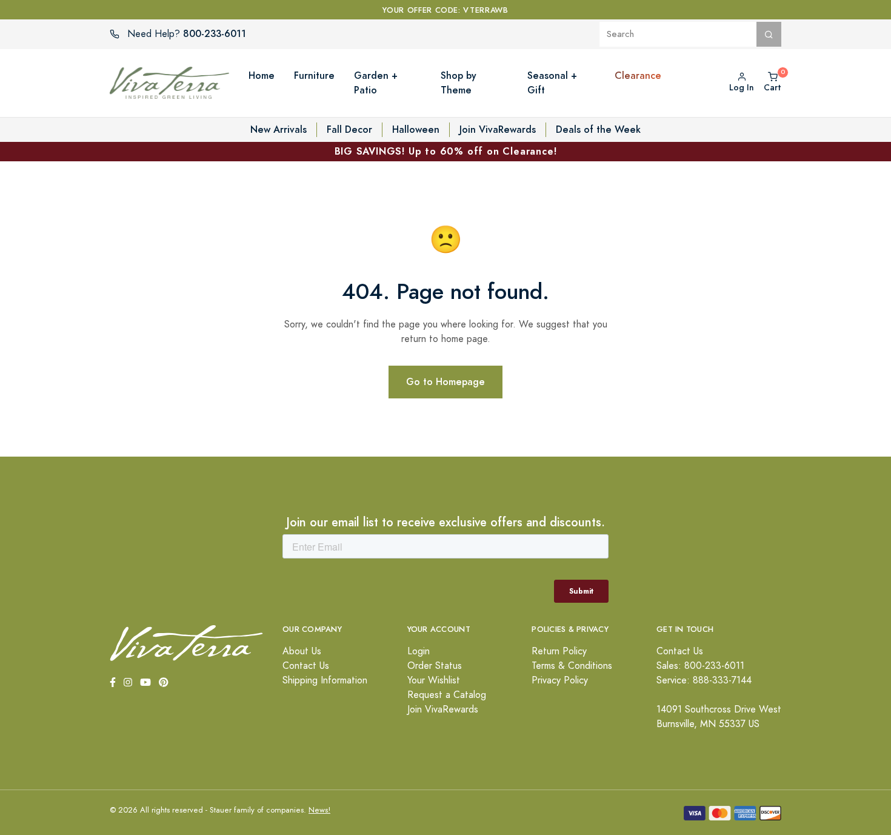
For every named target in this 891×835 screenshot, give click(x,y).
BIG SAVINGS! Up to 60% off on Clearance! (446, 151)
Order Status (434, 665)
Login (418, 651)
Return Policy (559, 651)
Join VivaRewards (497, 129)
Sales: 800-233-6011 (700, 665)
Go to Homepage (445, 382)
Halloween (415, 129)
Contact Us (305, 665)
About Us (301, 651)
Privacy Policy (560, 680)
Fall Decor (349, 129)
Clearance (638, 75)
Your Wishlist (433, 680)
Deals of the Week (598, 129)
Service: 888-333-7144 (704, 680)
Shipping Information (324, 680)
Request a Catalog (446, 695)
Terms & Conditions (572, 665)
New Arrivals (278, 129)
